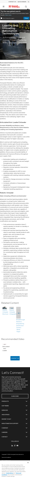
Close (26, 18)
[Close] (28, 462)
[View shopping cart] (28, 1)
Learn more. (8, 15)
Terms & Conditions (6, 457)
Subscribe (15, 396)
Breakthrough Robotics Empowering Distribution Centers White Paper (20, 325)
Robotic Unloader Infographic (13, 312)
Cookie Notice (9, 473)
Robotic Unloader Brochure (5, 312)
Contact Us (15, 358)
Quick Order (22, 1)
